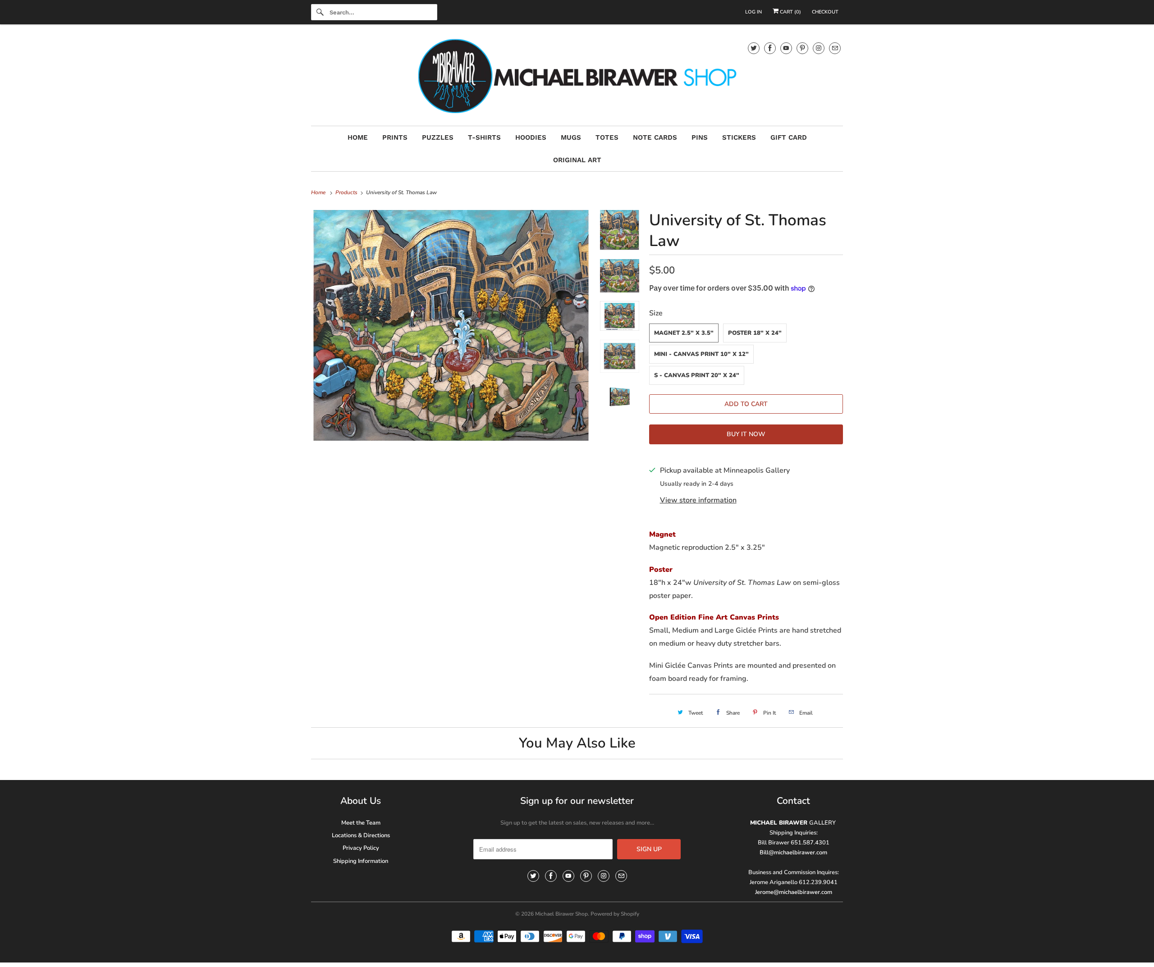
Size (656, 313)
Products (347, 192)
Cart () (789, 12)
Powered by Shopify (615, 913)
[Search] (320, 12)
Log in (753, 12)
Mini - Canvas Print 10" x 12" (701, 354)
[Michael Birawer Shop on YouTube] (786, 48)
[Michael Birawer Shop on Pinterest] (802, 48)
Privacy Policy (361, 848)
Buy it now (746, 434)
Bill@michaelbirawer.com (793, 852)
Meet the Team (360, 823)
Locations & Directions (361, 835)
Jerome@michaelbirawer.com (793, 892)
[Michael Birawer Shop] (577, 77)
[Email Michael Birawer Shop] (835, 48)
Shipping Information (360, 861)
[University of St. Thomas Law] (451, 325)
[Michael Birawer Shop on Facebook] (770, 48)
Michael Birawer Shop (561, 913)
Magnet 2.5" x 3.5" (684, 333)
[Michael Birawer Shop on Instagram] (818, 48)
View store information (698, 500)
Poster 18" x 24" (755, 333)
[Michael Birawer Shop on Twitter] (754, 48)
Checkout (825, 12)
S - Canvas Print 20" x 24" (696, 375)
